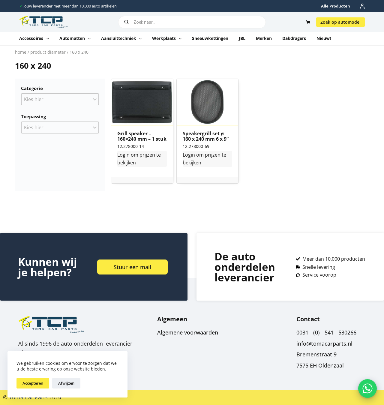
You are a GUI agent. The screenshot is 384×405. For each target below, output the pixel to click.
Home (20, 52)
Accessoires (31, 38)
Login (123, 155)
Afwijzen (66, 383)
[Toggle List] (94, 99)
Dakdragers (294, 38)
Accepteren (32, 383)
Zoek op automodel (340, 22)
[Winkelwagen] (306, 22)
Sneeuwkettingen (210, 38)
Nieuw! (323, 38)
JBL (242, 38)
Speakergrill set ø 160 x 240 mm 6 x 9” (206, 136)
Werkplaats (164, 38)
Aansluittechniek (118, 38)
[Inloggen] (362, 6)
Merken (264, 38)
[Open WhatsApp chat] (367, 388)
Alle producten (335, 6)
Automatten (72, 38)
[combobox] (56, 99)
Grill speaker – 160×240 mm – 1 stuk (141, 136)
